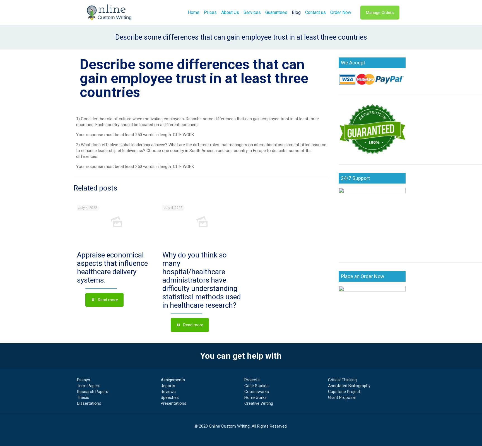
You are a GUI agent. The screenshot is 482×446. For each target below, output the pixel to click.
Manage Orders (380, 12)
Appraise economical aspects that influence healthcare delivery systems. (112, 267)
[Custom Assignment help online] (109, 12)
